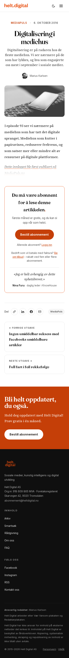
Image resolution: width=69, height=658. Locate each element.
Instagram (10, 575)
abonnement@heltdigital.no (21, 500)
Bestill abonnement (34, 234)
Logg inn (47, 244)
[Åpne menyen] (61, 5)
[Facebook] (31, 311)
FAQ (7, 547)
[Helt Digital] (16, 6)
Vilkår (61, 649)
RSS (7, 582)
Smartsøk (10, 525)
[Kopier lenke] (14, 311)
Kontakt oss (11, 589)
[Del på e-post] (39, 311)
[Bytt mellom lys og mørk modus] (53, 5)
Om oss (9, 540)
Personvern (49, 649)
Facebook (10, 567)
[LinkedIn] (22, 311)
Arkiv (7, 518)
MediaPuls (19, 22)
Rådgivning (11, 533)
